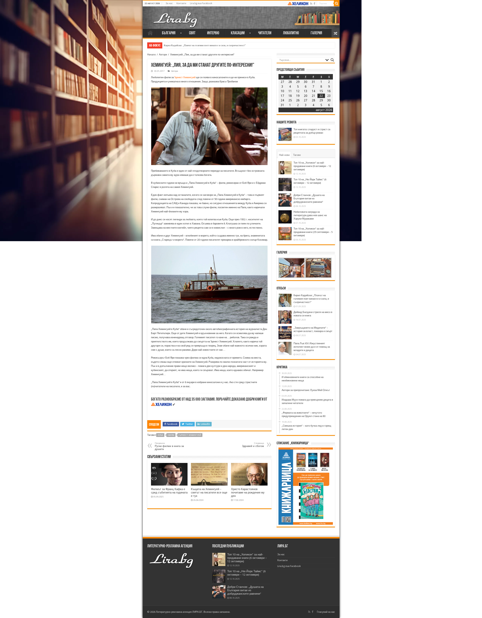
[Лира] (175, 16)
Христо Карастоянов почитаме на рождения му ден (248, 492)
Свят (192, 33)
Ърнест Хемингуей (184, 77)
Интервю (213, 33)
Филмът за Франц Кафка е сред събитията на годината (169, 490)
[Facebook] (314, 3)
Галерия (316, 33)
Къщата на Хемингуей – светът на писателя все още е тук (209, 492)
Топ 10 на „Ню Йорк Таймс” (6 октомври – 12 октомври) (246, 573)
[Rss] (311, 3)
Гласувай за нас (326, 611)
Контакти (181, 3)
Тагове (297, 155)
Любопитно (291, 33)
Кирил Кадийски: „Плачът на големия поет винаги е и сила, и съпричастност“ (205, 45)
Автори (163, 54)
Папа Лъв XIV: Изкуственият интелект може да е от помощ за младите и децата (312, 347)
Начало (150, 33)
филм (171, 435)
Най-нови (284, 155)
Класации (238, 33)
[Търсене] (336, 3)
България (168, 33)
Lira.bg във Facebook (201, 3)
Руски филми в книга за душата (169, 446)
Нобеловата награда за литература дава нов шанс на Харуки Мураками (310, 215)
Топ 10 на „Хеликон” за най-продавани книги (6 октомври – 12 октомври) (312, 166)
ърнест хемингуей (190, 435)
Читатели (264, 33)
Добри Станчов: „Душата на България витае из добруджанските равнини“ (309, 198)
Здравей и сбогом (253, 444)
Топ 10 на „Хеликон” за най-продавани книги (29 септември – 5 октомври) (313, 232)
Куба (160, 435)
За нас (169, 3)
